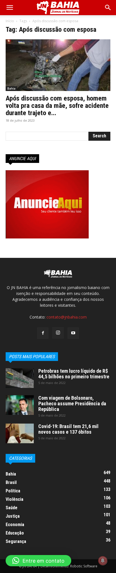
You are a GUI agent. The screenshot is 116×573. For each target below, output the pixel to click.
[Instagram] (58, 332)
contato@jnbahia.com (66, 317)
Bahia (11, 88)
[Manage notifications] (102, 560)
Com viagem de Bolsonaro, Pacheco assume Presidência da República (72, 403)
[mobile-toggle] (10, 7)
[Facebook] (42, 333)
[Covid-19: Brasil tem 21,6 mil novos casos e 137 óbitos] (20, 433)
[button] (108, 7)
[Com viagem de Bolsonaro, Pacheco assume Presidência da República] (20, 405)
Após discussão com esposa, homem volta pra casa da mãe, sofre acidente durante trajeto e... (57, 105)
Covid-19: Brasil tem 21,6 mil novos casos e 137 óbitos (68, 429)
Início (10, 21)
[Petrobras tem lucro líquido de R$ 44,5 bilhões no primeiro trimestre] (20, 378)
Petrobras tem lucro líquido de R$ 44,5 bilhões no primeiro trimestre (73, 373)
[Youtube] (73, 333)
